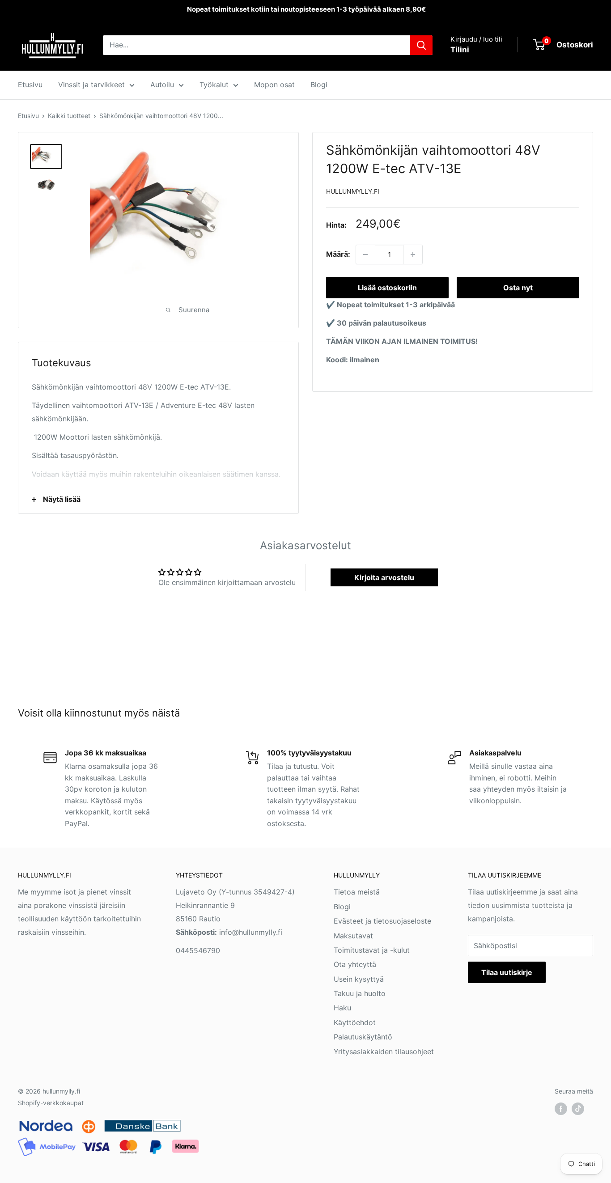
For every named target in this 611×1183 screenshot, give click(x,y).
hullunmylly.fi (352, 191)
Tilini (459, 49)
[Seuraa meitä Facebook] (561, 1108)
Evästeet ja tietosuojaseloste (382, 920)
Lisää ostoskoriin (387, 287)
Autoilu (162, 84)
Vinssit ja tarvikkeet (91, 84)
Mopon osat (274, 84)
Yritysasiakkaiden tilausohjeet (384, 1051)
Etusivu (30, 84)
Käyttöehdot (355, 1022)
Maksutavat (353, 935)
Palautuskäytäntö (363, 1036)
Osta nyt (518, 287)
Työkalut (214, 84)
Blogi (318, 84)
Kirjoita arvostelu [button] (384, 577)
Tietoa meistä (357, 891)
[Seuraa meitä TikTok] (578, 1108)
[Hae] (421, 45)
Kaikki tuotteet (69, 115)
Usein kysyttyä (359, 979)
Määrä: (338, 254)
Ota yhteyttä (355, 964)
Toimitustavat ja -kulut (372, 950)
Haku (342, 1007)
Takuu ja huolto (360, 993)
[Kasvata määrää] (412, 254)
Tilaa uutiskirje (506, 972)
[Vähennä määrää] (365, 254)
